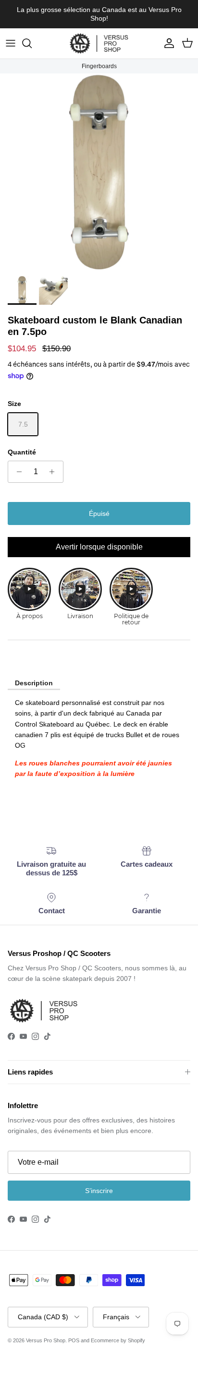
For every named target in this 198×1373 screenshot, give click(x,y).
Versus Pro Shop (45, 1340)
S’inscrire (99, 1190)
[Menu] (10, 43)
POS (73, 1340)
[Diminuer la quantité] (16, 471)
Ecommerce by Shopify (118, 1340)
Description (34, 683)
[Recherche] (31, 43)
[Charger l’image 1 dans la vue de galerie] (99, 172)
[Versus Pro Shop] (99, 43)
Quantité (22, 452)
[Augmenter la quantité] (54, 471)
